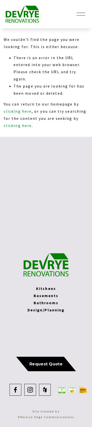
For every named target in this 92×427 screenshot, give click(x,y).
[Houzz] (45, 390)
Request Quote (46, 364)
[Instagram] (30, 390)
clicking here (18, 111)
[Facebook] (15, 390)
